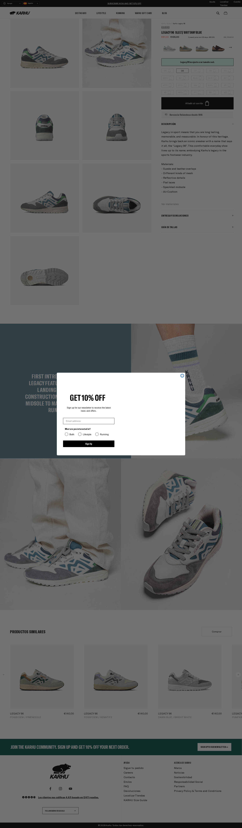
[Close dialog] (182, 375)
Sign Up (88, 443)
